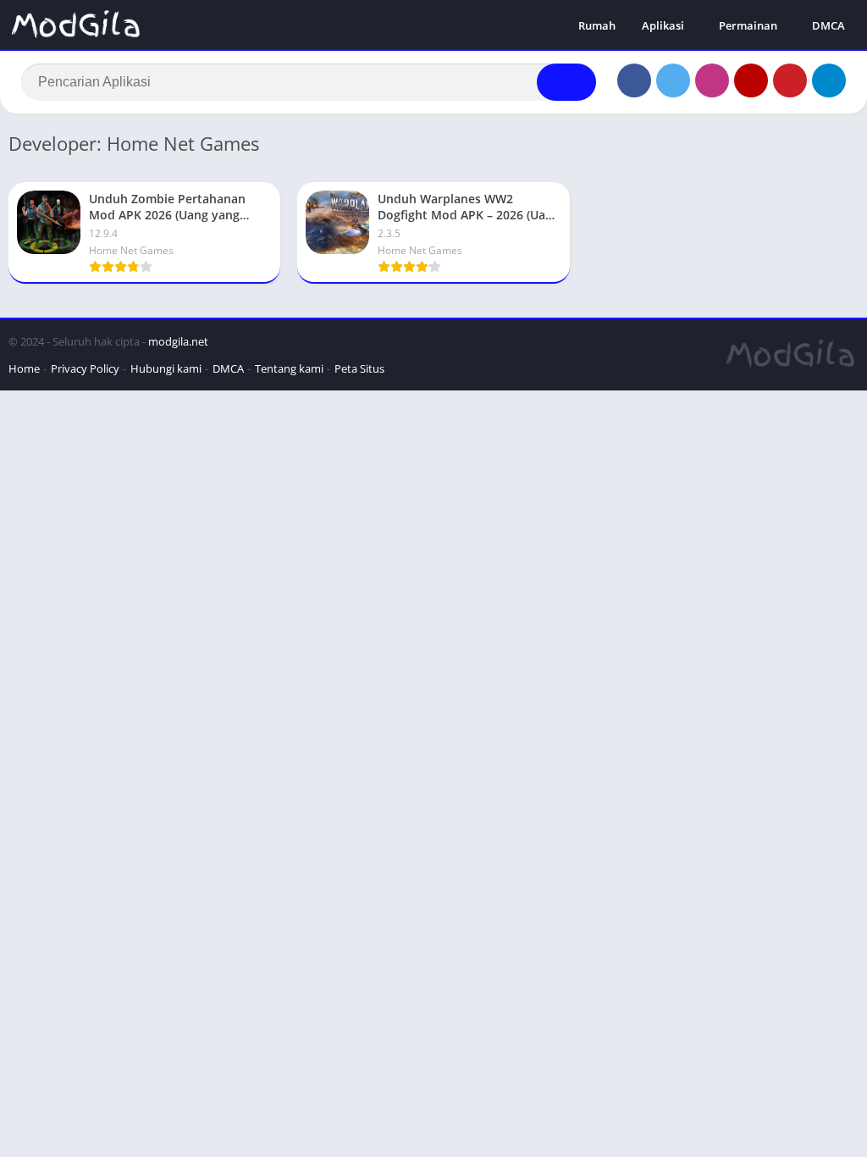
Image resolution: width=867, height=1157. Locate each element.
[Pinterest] (790, 80)
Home (24, 368)
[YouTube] (751, 80)
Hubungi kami (166, 368)
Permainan (748, 25)
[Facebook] (634, 80)
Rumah (597, 25)
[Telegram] (829, 80)
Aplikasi (663, 25)
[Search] (566, 82)
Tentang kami (289, 368)
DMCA (828, 25)
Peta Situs (359, 368)
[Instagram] (712, 80)
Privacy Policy (85, 368)
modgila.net (178, 341)
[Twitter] (673, 80)
